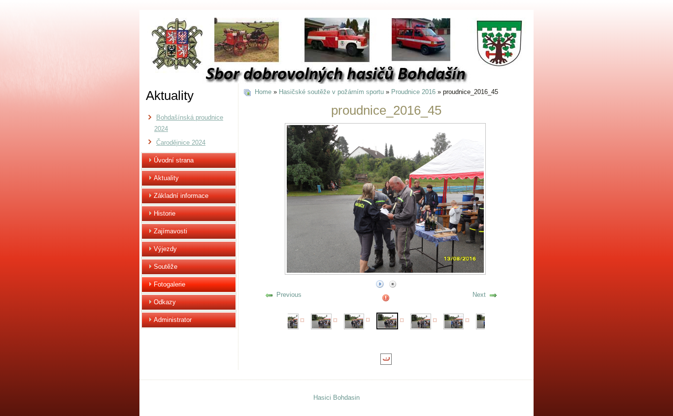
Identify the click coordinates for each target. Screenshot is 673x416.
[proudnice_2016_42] (288, 320)
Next (479, 294)
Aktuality (166, 178)
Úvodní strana (174, 160)
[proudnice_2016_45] (387, 320)
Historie (164, 213)
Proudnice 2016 (413, 92)
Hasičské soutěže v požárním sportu (331, 92)
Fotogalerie (169, 284)
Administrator (173, 319)
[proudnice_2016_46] (420, 320)
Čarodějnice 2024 (180, 142)
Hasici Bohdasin (336, 397)
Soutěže (165, 266)
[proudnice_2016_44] (354, 320)
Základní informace (181, 195)
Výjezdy (165, 249)
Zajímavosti (170, 231)
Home (263, 92)
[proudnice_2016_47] (453, 320)
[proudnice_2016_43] (321, 320)
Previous (289, 294)
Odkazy (165, 302)
